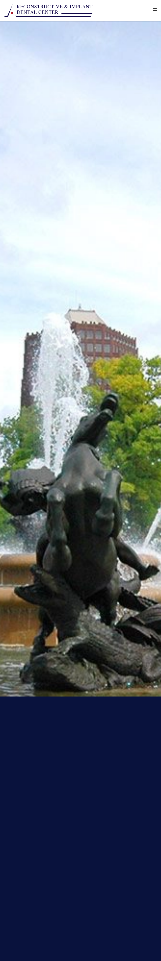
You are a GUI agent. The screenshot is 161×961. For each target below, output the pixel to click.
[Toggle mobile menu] (154, 10)
